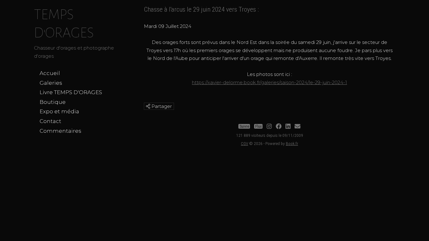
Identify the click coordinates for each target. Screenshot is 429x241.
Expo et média (59, 111)
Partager (161, 106)
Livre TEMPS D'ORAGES (71, 92)
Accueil (50, 73)
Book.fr (292, 143)
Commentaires (60, 131)
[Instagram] (269, 126)
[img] (148, 106)
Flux (258, 126)
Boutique (53, 102)
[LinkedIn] (288, 126)
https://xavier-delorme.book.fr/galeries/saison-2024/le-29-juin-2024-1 (269, 82)
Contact (50, 121)
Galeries (51, 83)
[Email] (297, 126)
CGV (244, 143)
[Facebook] (278, 126)
